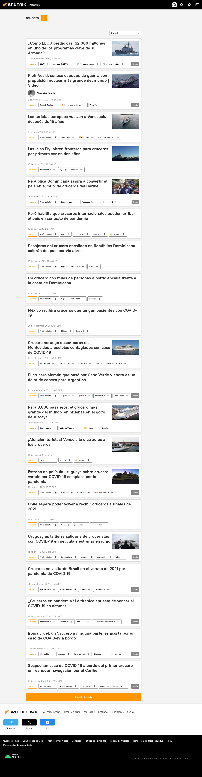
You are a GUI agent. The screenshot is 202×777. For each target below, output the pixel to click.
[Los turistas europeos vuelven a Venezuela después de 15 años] (125, 121)
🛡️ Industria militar (111, 64)
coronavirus (79, 234)
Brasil (83, 589)
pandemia (78, 525)
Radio (130, 712)
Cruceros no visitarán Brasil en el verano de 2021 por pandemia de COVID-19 (76, 571)
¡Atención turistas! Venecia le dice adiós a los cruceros (66, 442)
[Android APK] (13, 756)
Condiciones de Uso (33, 740)
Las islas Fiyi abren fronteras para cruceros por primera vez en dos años (68, 151)
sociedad (81, 621)
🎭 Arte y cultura (101, 492)
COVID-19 (97, 234)
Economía (64, 621)
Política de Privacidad (95, 740)
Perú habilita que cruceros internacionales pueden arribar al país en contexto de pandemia (81, 216)
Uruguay (64, 492)
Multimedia (117, 712)
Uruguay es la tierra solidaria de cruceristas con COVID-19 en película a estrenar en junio (69, 539)
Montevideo (45, 363)
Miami (91, 266)
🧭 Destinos (83, 137)
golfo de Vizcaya (67, 428)
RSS (170, 740)
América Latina (46, 137)
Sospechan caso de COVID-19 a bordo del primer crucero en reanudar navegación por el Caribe (80, 668)
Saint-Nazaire (45, 428)
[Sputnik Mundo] (15, 7)
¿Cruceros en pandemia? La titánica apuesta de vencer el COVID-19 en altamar (81, 603)
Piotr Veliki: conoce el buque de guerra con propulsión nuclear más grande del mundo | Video (68, 80)
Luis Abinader (67, 202)
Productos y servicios (57, 740)
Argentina (65, 395)
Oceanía (74, 169)
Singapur (98, 654)
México (64, 331)
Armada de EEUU (60, 64)
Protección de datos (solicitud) (148, 740)
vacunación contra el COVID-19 (108, 363)
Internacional (45, 169)
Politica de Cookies (119, 740)
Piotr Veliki (94, 105)
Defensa (103, 712)
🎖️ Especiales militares (71, 105)
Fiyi (61, 169)
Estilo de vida (45, 460)
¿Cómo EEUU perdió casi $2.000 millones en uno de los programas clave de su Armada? (66, 48)
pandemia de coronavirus (104, 621)
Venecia (63, 460)
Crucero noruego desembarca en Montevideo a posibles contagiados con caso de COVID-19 (69, 347)
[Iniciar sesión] (181, 5)
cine (118, 557)
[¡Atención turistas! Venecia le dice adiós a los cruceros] (125, 444)
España (105, 428)
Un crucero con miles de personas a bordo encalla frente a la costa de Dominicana (82, 280)
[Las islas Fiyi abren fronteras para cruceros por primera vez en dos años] (125, 153)
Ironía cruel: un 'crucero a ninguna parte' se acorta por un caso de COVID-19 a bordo (81, 636)
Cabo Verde (119, 395)
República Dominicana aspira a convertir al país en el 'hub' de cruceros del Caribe (67, 184)
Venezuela (65, 137)
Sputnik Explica (46, 105)
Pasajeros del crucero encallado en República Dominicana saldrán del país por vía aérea (81, 248)
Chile (63, 525)
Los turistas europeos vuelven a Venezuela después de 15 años (67, 119)
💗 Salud (82, 395)
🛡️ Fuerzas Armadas (85, 64)
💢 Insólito (44, 654)
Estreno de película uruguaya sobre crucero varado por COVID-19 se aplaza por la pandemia (68, 476)
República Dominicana (91, 202)
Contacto (76, 740)
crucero (32, 17)
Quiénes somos (11, 740)
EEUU (42, 64)
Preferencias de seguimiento (17, 745)
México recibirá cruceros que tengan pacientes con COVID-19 (82, 313)
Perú (63, 234)
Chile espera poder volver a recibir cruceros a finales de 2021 (79, 506)
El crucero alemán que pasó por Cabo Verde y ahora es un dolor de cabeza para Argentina (81, 377)
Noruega (92, 299)
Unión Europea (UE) (106, 137)
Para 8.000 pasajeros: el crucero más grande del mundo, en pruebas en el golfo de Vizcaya (66, 412)
